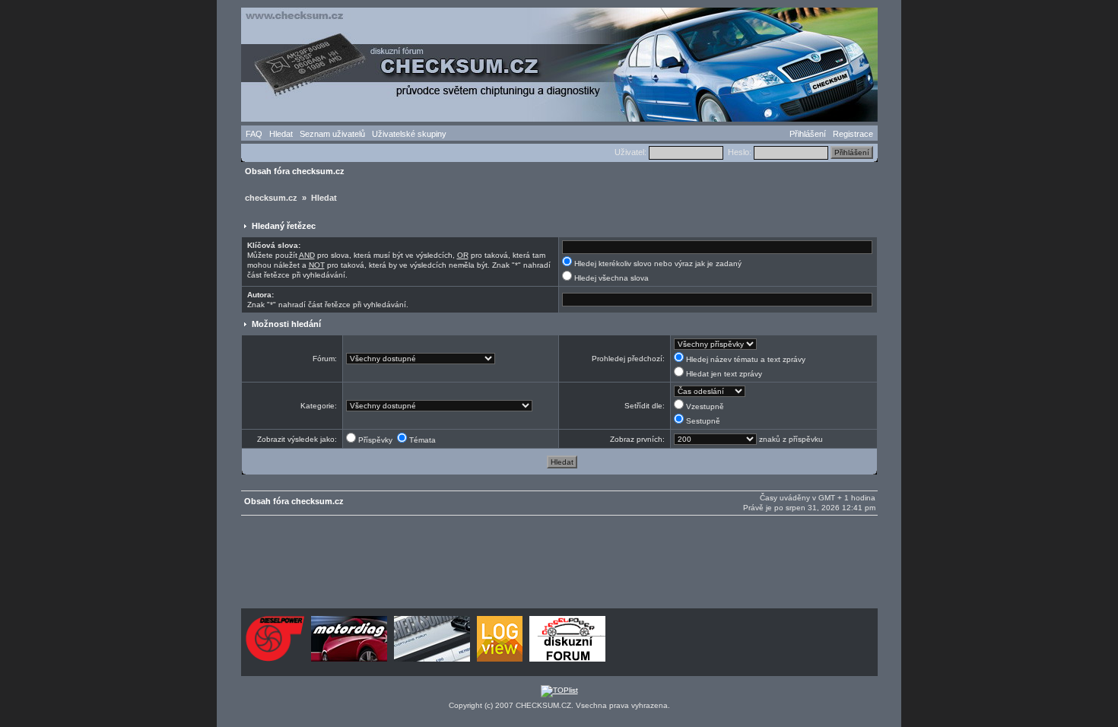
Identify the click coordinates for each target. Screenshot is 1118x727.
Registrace (853, 133)
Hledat (281, 133)
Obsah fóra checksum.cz (295, 171)
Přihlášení (807, 133)
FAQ (254, 133)
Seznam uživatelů (332, 133)
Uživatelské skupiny (409, 133)
